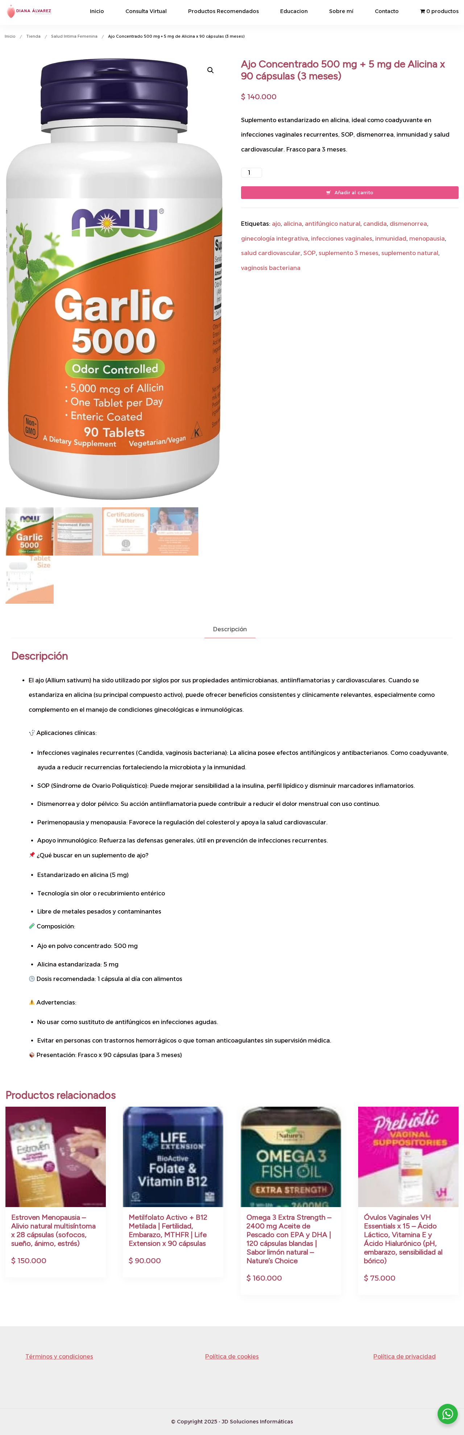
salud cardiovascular (271, 253)
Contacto (387, 11)
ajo (276, 223)
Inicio (97, 11)
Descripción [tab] (230, 629)
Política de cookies (232, 1356)
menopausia (427, 238)
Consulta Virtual (146, 11)
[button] (210, 70)
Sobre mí (341, 11)
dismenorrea (408, 223)
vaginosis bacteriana (271, 268)
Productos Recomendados (223, 11)
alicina (292, 223)
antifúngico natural (332, 223)
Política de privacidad (404, 1356)
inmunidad (390, 238)
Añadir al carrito (354, 192)
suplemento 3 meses (348, 253)
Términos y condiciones (59, 1356)
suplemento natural (409, 253)
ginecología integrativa (274, 238)
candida (375, 223)
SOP (309, 253)
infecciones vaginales (341, 238)
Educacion (294, 11)
